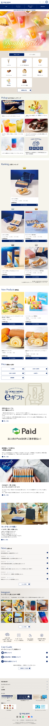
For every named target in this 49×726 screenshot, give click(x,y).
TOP (6, 6)
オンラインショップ (18, 7)
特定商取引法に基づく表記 (31, 720)
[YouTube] (29, 717)
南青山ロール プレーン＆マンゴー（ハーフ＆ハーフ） (36, 351)
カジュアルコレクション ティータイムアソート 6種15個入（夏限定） (12, 317)
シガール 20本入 (14, 198)
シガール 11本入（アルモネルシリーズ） (10, 270)
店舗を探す (43, 6)
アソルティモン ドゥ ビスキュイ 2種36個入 (34, 270)
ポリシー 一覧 (15, 720)
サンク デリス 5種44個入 (30, 234)
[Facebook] (26, 717)
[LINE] (23, 717)
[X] (20, 717)
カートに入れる (24, 204)
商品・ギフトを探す (30, 7)
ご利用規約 (22, 720)
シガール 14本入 (5, 234)
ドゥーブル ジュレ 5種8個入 (31, 316)
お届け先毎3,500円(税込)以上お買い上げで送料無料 (24, 10)
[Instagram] (17, 717)
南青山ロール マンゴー (7, 350)
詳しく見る (6, 421)
